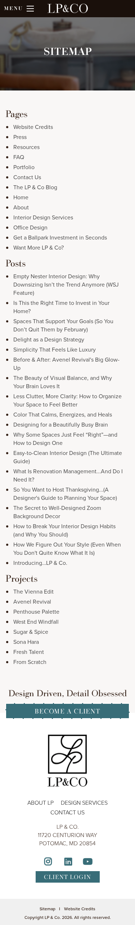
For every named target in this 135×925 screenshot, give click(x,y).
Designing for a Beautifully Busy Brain (60, 424)
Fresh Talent (28, 652)
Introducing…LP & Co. (40, 563)
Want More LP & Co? (38, 247)
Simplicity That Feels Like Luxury (54, 349)
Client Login (67, 876)
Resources (26, 147)
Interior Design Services (43, 217)
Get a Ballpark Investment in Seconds (60, 237)
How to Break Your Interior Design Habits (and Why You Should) (64, 530)
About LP (40, 803)
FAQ (18, 157)
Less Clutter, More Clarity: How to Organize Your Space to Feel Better (67, 400)
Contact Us (27, 177)
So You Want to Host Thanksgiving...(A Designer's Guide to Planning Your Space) (65, 493)
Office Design (30, 227)
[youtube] (87, 863)
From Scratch (29, 662)
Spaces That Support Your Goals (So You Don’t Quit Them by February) (63, 325)
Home (20, 197)
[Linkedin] (68, 863)
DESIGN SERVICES (84, 803)
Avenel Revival (32, 602)
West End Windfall (36, 622)
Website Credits (33, 127)
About (21, 207)
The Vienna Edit (33, 591)
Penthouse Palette (36, 612)
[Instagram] (48, 863)
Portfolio (24, 167)
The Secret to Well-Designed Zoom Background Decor (57, 512)
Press (20, 137)
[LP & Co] (68, 12)
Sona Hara (26, 642)
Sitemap (47, 909)
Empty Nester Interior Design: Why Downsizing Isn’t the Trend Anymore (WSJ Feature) (66, 284)
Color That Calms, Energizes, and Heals (62, 414)
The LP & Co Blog (35, 187)
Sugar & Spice (30, 632)
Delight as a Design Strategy (48, 339)
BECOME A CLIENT (67, 711)
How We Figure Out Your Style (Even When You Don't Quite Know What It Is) (67, 548)
